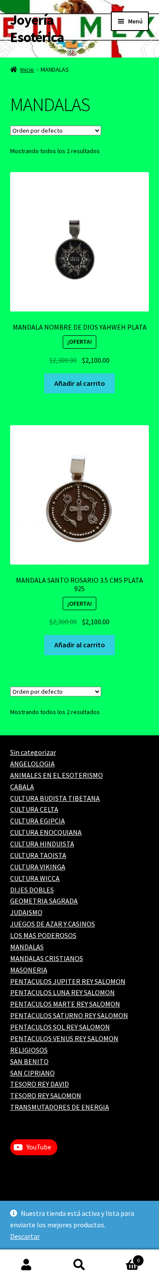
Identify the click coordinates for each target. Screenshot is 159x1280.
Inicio (27, 69)
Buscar (79, 1265)
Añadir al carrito (79, 383)
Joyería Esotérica (37, 28)
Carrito (123, 1257)
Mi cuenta (26, 1265)
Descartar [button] (25, 1236)
